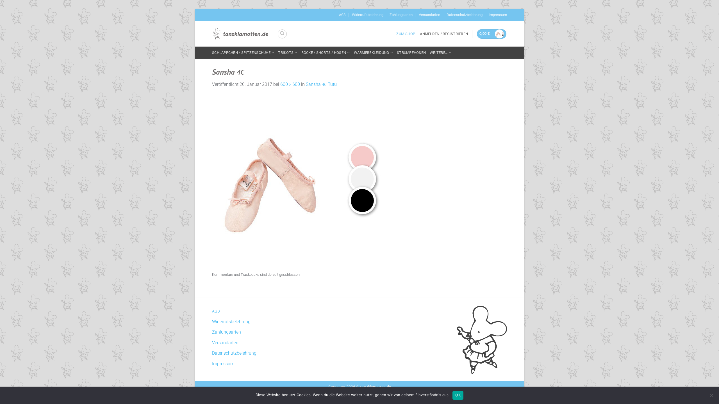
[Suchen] (282, 33)
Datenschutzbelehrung (465, 15)
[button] (444, 34)
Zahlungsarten (401, 15)
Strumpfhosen (411, 52)
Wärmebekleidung (371, 52)
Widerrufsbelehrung (367, 15)
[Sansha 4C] (296, 178)
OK (458, 395)
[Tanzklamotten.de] (240, 33)
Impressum (498, 15)
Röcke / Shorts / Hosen (323, 52)
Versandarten (429, 15)
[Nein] (711, 396)
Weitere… (439, 52)
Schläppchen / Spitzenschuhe (241, 52)
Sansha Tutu (321, 84)
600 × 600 (290, 84)
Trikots (285, 52)
